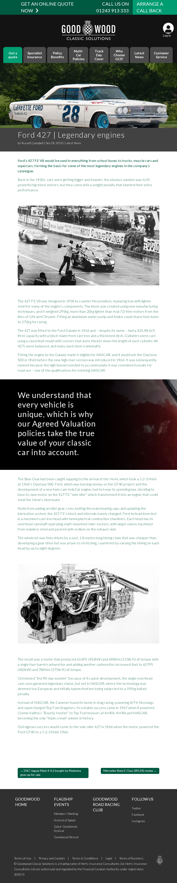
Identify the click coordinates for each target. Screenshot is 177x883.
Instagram (138, 821)
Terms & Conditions (85, 858)
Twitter (136, 808)
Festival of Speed (64, 820)
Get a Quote (12, 55)
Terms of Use (22, 858)
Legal (109, 858)
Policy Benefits (57, 55)
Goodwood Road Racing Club (106, 804)
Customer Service (161, 55)
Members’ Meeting (66, 813)
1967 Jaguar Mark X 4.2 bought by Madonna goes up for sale (50, 773)
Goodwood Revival (66, 837)
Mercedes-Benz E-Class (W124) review (128, 770)
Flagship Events (63, 802)
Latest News (139, 55)
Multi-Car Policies (78, 55)
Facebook (138, 814)
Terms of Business (131, 858)
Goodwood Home (27, 802)
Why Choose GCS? (119, 55)
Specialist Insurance (34, 55)
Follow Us (142, 799)
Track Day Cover (99, 55)
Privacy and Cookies (52, 858)
